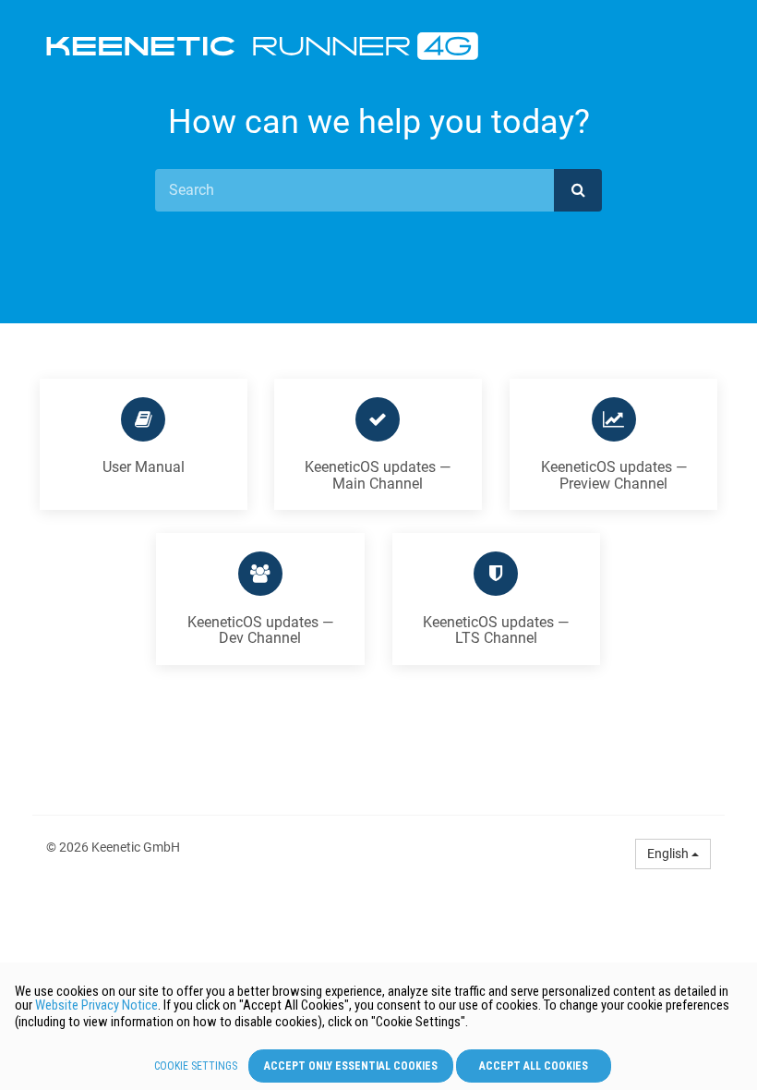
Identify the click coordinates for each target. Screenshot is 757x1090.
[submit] (578, 190)
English (669, 853)
